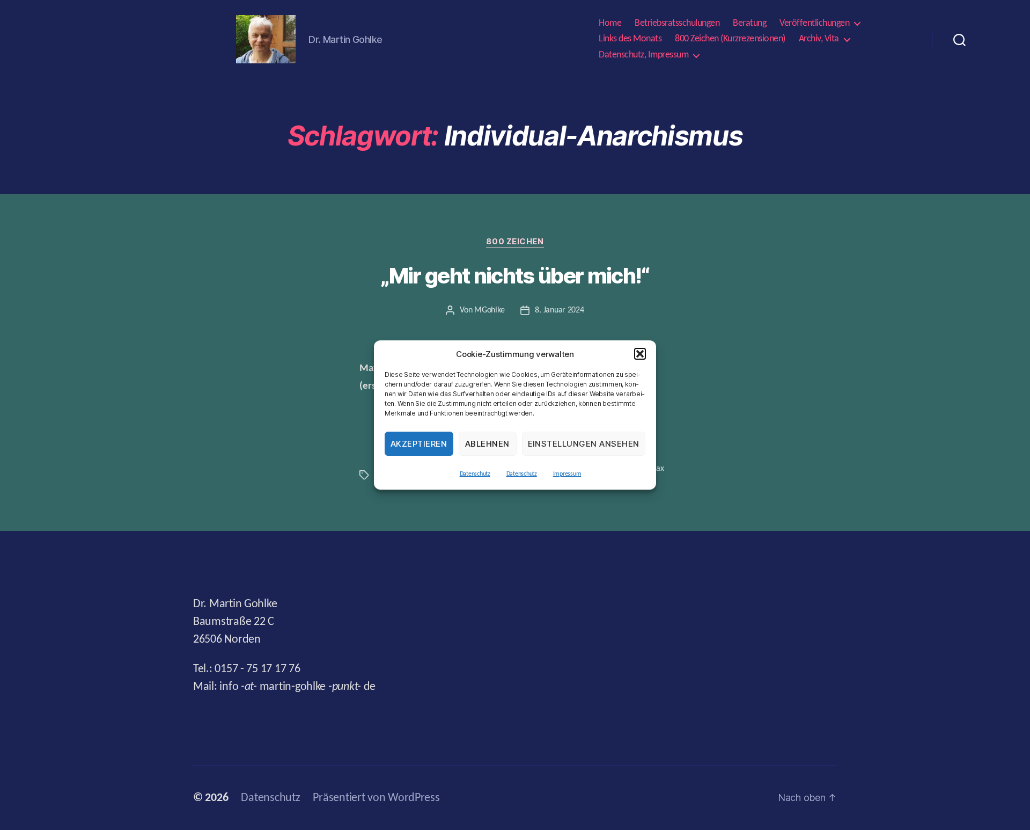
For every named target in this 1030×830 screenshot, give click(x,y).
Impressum (567, 474)
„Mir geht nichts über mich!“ (514, 276)
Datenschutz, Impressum (643, 55)
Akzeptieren (419, 444)
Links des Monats (630, 39)
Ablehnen (487, 444)
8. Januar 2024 (559, 310)
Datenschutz (475, 474)
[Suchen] (959, 39)
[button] (640, 353)
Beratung (749, 23)
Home (610, 23)
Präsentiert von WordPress (376, 798)
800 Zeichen (514, 241)
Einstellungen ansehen (584, 444)
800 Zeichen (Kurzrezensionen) (730, 39)
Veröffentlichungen (814, 23)
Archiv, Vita (819, 39)
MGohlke (489, 310)
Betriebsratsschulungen (677, 23)
